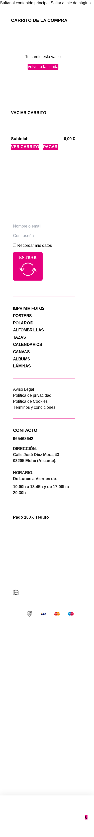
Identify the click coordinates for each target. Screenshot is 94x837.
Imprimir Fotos (29, 308)
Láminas (22, 366)
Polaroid (23, 323)
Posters (22, 316)
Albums (21, 359)
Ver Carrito (25, 147)
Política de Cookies (30, 401)
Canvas (21, 352)
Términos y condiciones (34, 407)
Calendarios (27, 344)
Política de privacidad (32, 395)
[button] (28, 113)
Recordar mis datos (34, 245)
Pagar (50, 147)
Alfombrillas (28, 330)
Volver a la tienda (43, 67)
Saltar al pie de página (71, 3)
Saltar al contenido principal (25, 3)
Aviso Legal (23, 389)
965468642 (23, 439)
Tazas (19, 337)
